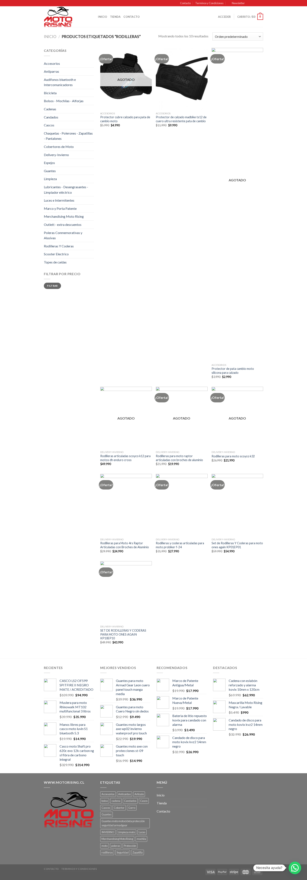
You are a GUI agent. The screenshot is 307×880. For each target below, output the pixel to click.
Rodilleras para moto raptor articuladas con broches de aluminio (179, 458)
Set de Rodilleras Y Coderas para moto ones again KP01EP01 (237, 545)
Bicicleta (50, 93)
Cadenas (50, 109)
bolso (104, 800)
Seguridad (123, 852)
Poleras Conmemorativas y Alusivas (63, 235)
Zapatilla (137, 852)
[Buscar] (93, 17)
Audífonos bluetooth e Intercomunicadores (60, 82)
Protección (130, 845)
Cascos (49, 125)
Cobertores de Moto (59, 147)
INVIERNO (107, 832)
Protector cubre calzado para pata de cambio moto (125, 119)
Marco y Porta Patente (60, 208)
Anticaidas (124, 794)
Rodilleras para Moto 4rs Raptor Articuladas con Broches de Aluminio (124, 545)
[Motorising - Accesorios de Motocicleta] (65, 16)
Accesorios (52, 63)
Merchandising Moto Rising (64, 216)
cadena (116, 800)
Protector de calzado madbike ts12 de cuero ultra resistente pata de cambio (181, 119)
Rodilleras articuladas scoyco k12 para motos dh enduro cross (125, 458)
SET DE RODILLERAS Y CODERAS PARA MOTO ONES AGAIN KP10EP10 (123, 634)
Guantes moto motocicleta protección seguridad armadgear (123, 823)
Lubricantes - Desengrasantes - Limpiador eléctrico (66, 189)
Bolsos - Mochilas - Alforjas (64, 101)
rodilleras (107, 852)
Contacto (185, 3)
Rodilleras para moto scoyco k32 (233, 456)
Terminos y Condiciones (209, 3)
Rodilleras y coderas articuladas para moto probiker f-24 (180, 545)
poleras (115, 845)
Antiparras (51, 71)
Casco (143, 800)
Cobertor (119, 807)
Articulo (139, 794)
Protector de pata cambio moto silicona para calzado (233, 370)
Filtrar (52, 285)
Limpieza (50, 179)
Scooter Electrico (56, 254)
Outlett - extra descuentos (62, 224)
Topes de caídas (55, 262)
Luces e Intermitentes (59, 200)
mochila (141, 839)
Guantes (50, 171)
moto (104, 845)
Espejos (49, 163)
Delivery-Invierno (56, 155)
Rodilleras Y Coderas (59, 246)
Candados (51, 117)
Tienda (115, 16)
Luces (142, 832)
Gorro (131, 807)
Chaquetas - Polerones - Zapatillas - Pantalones (68, 136)
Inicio (102, 16)
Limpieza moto (126, 832)
